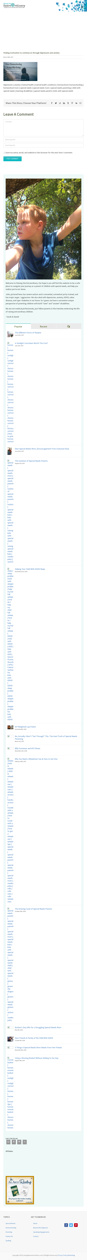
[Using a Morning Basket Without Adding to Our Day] (10, 1058)
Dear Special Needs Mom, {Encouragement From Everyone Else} (42, 448)
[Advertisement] (43, 28)
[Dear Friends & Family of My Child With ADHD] (10, 1038)
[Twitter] (71, 1225)
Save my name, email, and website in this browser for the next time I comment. (39, 152)
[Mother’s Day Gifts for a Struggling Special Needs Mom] (10, 1027)
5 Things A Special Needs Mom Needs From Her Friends (38, 1047)
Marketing (71, 1255)
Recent (43, 326)
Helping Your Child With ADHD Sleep (30, 569)
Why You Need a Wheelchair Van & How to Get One (36, 759)
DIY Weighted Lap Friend (25, 726)
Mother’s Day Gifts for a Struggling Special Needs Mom (38, 1027)
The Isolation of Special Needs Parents (31, 461)
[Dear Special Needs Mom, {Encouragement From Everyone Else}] (9, 449)
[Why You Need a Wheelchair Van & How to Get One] (10, 759)
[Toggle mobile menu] (82, 7)
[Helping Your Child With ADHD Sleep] (10, 569)
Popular (18, 326)
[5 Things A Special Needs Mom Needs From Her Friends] (10, 1047)
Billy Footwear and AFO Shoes (27, 748)
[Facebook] (66, 1225)
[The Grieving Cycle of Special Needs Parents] (10, 909)
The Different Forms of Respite (28, 332)
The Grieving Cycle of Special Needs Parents (33, 908)
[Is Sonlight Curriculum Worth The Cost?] (10, 343)
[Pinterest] (76, 1225)
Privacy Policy (62, 1255)
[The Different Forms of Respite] (10, 333)
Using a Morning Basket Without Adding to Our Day (36, 1058)
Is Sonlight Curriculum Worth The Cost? (31, 343)
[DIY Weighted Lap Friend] (10, 727)
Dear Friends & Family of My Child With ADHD (34, 1038)
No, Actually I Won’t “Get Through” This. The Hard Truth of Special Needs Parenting (46, 737)
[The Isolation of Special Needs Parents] (10, 461)
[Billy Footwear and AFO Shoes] (10, 748)
